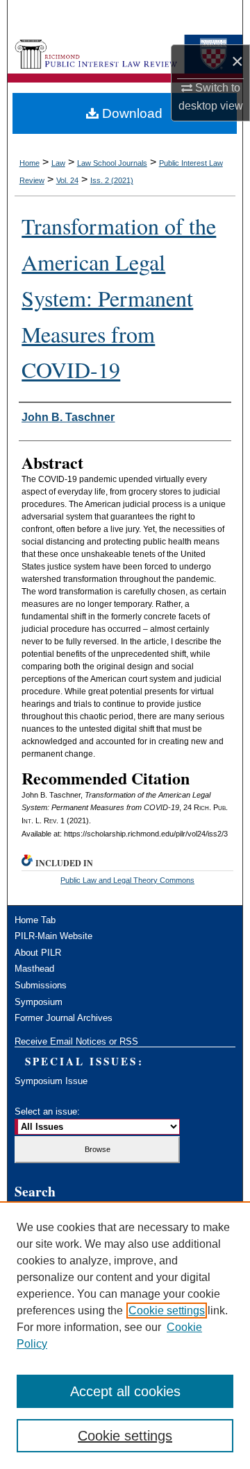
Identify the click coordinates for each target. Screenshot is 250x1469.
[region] (125, 1335)
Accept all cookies (125, 1391)
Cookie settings (166, 1310)
